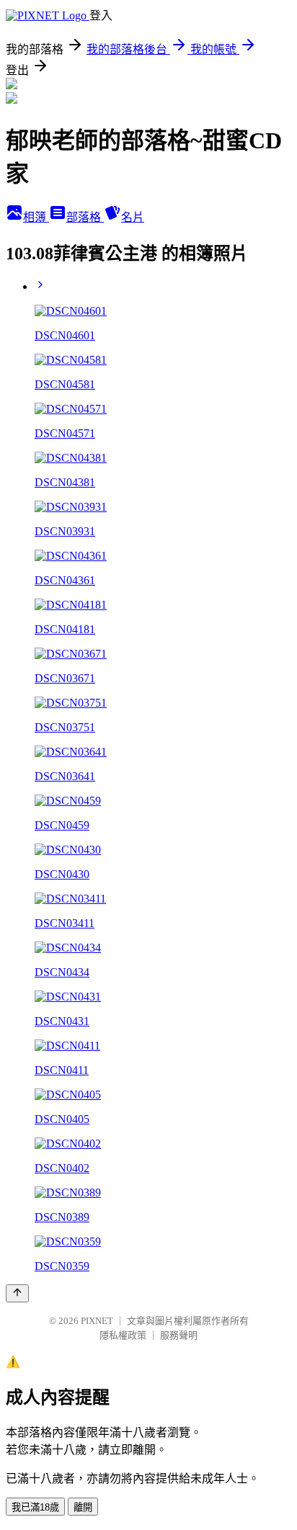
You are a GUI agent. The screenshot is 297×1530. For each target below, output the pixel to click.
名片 (132, 217)
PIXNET (97, 1320)
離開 (83, 1507)
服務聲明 (179, 1335)
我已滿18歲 (35, 1507)
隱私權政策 (122, 1335)
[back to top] (17, 1293)
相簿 (36, 217)
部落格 (85, 217)
